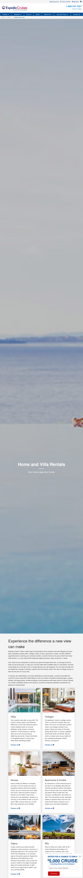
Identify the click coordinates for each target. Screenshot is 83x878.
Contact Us (76, 14)
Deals (37, 14)
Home (3, 17)
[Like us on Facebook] (81, 2)
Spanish (76, 2)
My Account (55, 2)
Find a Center (66, 2)
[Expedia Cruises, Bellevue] (14, 8)
